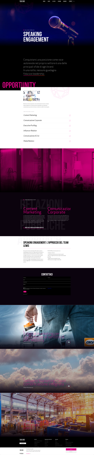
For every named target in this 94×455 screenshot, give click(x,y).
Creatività (35, 445)
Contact (70, 1)
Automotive (46, 442)
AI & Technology (36, 446)
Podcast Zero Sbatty (68, 443)
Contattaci (22, 443)
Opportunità (57, 443)
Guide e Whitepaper (69, 445)
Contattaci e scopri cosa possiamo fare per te (34, 227)
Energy (46, 446)
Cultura (56, 442)
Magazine (64, 1)
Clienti (49, 1)
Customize (70, 451)
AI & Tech (54, 1)
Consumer (46, 445)
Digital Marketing (36, 442)
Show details (28, 453)
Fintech (46, 443)
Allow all (71, 449)
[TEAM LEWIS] (22, 1)
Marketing (35, 443)
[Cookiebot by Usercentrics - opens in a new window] (21, 453)
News (56, 446)
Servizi (44, 1)
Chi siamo (59, 1)
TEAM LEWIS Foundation (59, 445)
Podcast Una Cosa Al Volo (69, 442)
